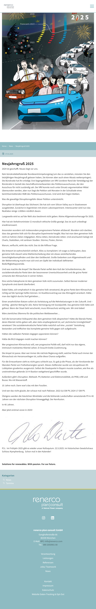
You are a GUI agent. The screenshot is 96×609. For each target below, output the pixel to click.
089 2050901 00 (50, 544)
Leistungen (48, 558)
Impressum (48, 585)
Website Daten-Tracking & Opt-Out (48, 594)
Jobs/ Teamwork (48, 566)
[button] (92, 6)
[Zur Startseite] (9, 6)
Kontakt (48, 581)
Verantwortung (48, 554)
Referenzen (48, 562)
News (8, 480)
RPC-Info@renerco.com (51, 541)
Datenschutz (48, 590)
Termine (10, 483)
